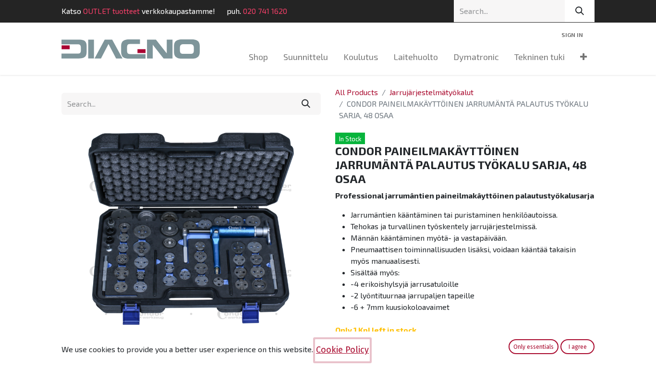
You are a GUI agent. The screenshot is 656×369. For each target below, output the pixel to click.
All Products (356, 92)
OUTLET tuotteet (111, 10)
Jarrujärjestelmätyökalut (431, 92)
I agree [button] (578, 347)
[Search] (580, 11)
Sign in (572, 34)
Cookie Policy (342, 349)
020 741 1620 (265, 10)
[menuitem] (258, 57)
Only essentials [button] (533, 347)
